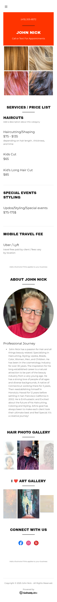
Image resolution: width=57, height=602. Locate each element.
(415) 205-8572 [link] (28, 19)
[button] (6, 6)
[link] (28, 33)
